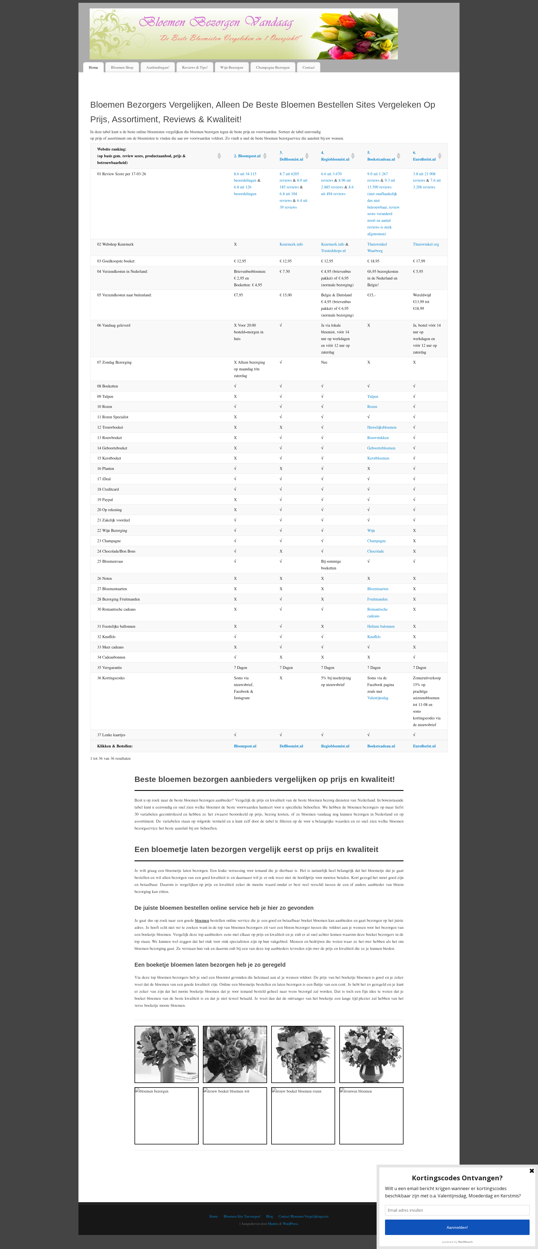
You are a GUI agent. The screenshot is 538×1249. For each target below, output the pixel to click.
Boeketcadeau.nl (381, 746)
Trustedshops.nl (333, 250)
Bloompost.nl (245, 746)
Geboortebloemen (381, 448)
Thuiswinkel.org (426, 244)
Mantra (273, 1223)
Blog (269, 1216)
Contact (309, 67)
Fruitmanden (377, 599)
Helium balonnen (381, 626)
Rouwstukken (378, 437)
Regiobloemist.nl (335, 746)
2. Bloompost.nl (247, 156)
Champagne (376, 540)
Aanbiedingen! (157, 67)
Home (93, 67)
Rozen (372, 406)
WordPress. (291, 1223)
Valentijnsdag (377, 697)
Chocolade (375, 551)
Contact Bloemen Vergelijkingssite (304, 1216)
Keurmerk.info (291, 244)
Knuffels (374, 636)
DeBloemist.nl (291, 746)
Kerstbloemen (378, 458)
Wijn (371, 530)
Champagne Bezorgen (273, 67)
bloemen (202, 920)
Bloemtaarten (377, 588)
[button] (219, 156)
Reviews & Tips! (195, 67)
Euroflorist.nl (424, 746)
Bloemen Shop (122, 67)
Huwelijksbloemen (381, 427)
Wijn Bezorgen (231, 67)
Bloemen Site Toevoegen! (242, 1216)
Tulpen (372, 396)
